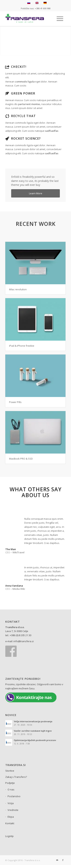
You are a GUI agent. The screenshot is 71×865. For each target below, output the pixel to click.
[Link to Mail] (57, 860)
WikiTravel (18, 552)
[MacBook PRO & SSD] (35, 432)
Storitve (9, 770)
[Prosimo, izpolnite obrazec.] (30, 701)
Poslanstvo (14, 796)
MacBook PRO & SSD (21, 458)
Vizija (11, 803)
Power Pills (15, 402)
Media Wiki (18, 589)
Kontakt (9, 823)
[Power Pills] (35, 376)
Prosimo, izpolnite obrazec (20, 684)
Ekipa (11, 816)
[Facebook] (11, 656)
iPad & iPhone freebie (21, 345)
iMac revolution (18, 289)
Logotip (9, 836)
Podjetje (10, 783)
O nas (11, 789)
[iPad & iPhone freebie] (35, 319)
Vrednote (13, 810)
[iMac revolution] (35, 263)
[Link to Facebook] (63, 860)
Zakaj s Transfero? (16, 777)
